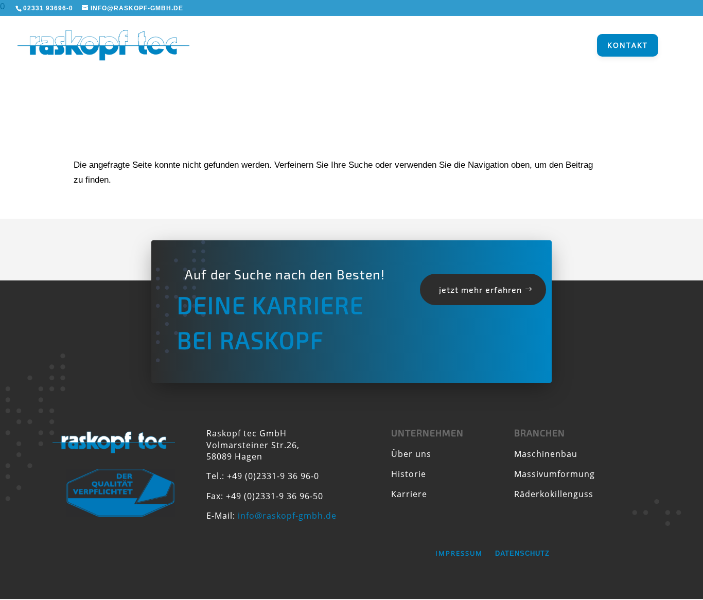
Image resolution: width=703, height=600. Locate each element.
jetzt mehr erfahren (480, 289)
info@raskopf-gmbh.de (287, 515)
